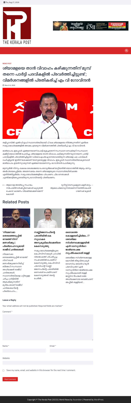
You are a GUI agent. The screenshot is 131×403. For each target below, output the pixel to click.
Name (6, 345)
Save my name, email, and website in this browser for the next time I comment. (41, 370)
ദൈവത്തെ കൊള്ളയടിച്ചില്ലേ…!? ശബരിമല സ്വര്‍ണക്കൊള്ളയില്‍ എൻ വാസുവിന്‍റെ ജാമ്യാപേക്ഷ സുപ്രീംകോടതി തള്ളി (78, 242)
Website (6, 358)
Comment (7, 311)
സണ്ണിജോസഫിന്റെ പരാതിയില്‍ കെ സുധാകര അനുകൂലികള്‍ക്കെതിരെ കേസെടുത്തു (47, 239)
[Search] (126, 51)
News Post (7, 63)
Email (53, 345)
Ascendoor (77, 399)
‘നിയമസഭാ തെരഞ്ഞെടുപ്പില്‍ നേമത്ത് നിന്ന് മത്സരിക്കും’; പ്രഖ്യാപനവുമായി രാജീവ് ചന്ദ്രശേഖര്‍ (13, 241)
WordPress (98, 399)
